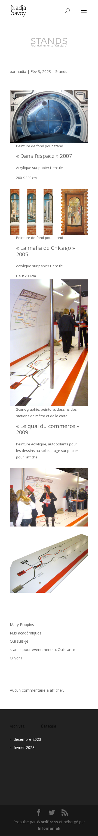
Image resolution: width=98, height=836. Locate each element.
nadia (21, 71)
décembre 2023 (27, 739)
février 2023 (24, 747)
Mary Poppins (22, 624)
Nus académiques (25, 633)
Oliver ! (16, 657)
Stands (61, 71)
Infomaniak (49, 828)
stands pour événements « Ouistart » (41, 62)
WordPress (47, 821)
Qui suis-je (19, 641)
